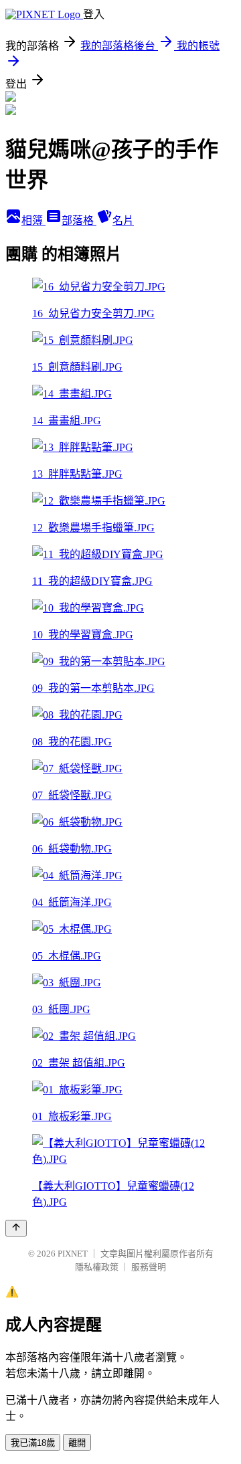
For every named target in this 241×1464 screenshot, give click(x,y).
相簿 (33, 220)
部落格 (79, 220)
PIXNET (73, 1254)
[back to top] (16, 1228)
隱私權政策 (96, 1267)
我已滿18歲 (33, 1443)
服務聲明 (148, 1267)
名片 (123, 220)
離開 (77, 1443)
